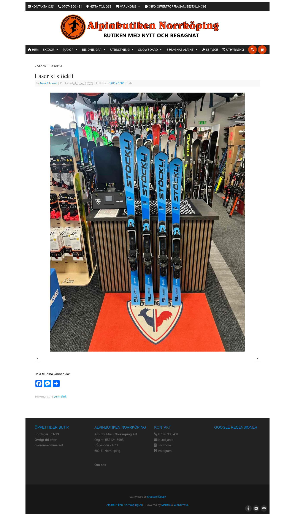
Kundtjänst (165, 440)
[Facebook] (248, 508)
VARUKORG (127, 6)
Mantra (166, 505)
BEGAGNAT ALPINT (180, 49)
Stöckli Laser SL (49, 66)
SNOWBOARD (148, 49)
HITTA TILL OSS (100, 6)
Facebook (164, 445)
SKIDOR (48, 49)
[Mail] (263, 508)
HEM (35, 49)
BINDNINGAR (92, 49)
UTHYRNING (234, 49)
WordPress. (181, 505)
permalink (60, 396)
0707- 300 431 (71, 6)
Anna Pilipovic (48, 83)
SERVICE (211, 49)
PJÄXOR (68, 49)
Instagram (164, 451)
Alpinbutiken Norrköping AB (124, 505)
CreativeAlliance (156, 497)
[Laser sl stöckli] (147, 222)
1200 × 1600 (116, 83)
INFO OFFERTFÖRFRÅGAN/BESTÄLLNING (177, 6)
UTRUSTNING (120, 49)
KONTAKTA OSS (42, 6)
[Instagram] (256, 508)
